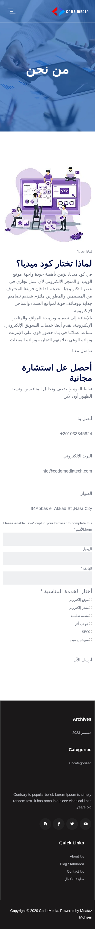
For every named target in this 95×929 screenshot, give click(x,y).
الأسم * (79, 529)
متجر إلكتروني (78, 608)
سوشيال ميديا (79, 640)
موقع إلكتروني (78, 600)
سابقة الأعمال (74, 879)
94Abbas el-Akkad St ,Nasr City (61, 508)
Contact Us (75, 871)
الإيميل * (86, 549)
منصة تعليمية (79, 616)
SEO (85, 632)
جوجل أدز (82, 624)
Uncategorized (80, 763)
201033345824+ (76, 433)
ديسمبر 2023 (81, 733)
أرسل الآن (83, 659)
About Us (77, 856)
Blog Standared (72, 864)
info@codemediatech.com (66, 471)
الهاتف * (86, 568)
